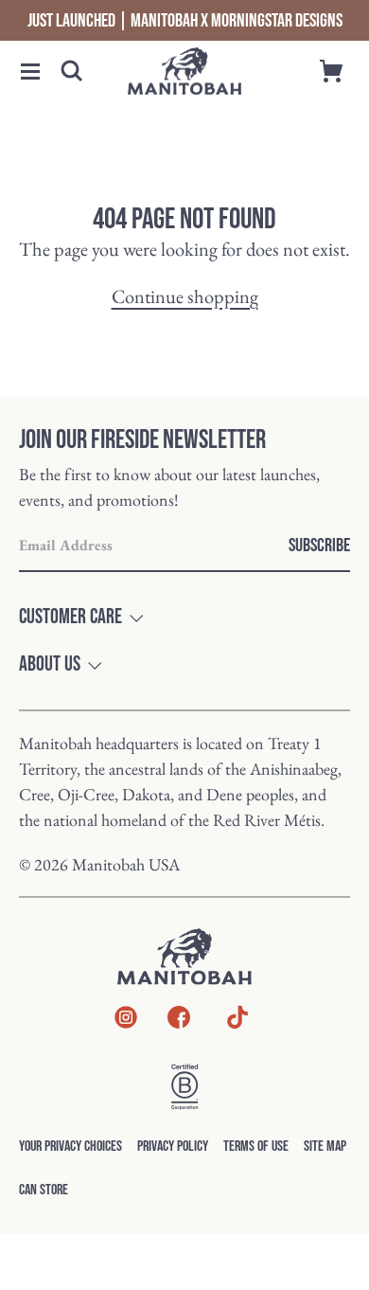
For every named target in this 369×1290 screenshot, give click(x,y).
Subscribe (319, 545)
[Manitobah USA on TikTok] (237, 1027)
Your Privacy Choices (70, 1147)
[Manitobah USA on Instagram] (125, 1021)
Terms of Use (256, 1147)
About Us (49, 664)
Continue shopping (185, 296)
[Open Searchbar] (72, 71)
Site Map (325, 1147)
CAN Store (43, 1190)
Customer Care (70, 617)
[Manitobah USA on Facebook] (178, 1021)
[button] (30, 71)
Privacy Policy (172, 1147)
